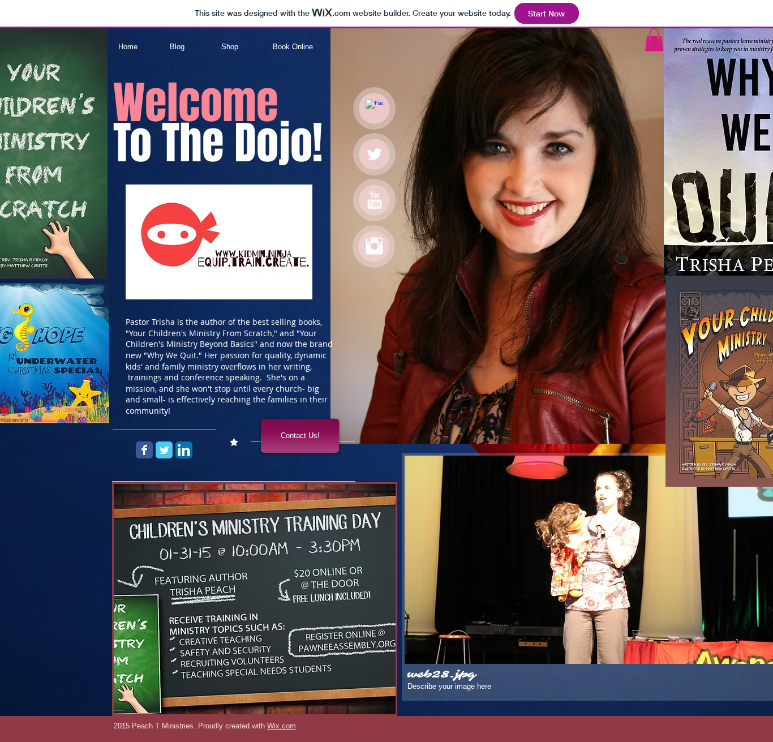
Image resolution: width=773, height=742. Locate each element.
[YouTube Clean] (374, 200)
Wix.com (281, 726)
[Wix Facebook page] (144, 449)
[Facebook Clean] (374, 108)
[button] (654, 40)
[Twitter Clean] (374, 154)
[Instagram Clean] (374, 246)
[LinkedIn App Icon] (183, 449)
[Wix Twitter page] (164, 449)
